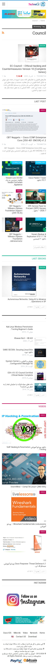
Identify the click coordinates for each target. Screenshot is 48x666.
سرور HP (42, 191)
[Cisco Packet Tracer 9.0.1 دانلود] (36, 168)
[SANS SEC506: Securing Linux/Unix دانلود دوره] (40, 353)
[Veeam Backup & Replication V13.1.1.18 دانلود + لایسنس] (36, 225)
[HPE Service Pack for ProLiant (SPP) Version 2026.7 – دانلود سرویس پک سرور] (36, 196)
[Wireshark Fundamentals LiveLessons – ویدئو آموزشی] (24, 506)
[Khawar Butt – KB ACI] (40, 341)
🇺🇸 (12, 636)
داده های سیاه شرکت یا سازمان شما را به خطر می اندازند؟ (18, 385)
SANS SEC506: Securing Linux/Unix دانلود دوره (18, 351)
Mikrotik (17, 632)
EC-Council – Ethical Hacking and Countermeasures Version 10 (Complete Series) (24, 69)
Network (33, 632)
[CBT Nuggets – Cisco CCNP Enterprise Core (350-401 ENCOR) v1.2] (24, 121)
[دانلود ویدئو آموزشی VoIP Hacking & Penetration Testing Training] (24, 429)
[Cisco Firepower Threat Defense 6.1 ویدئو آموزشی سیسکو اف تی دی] (24, 545)
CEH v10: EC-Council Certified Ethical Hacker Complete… (20, 374)
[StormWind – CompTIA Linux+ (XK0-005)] (24, 468)
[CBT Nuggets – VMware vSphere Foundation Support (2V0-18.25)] (12, 196)
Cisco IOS (7, 632)
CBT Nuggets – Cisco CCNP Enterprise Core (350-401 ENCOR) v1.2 (26, 139)
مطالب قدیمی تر (39, 247)
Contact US (21, 636)
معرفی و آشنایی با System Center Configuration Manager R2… (19, 362)
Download (40, 162)
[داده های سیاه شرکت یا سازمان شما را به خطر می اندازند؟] (40, 387)
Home (42, 632)
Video (42, 110)
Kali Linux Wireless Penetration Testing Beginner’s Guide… (19, 328)
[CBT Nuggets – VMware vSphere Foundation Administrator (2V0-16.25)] (12, 225)
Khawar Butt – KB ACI (23, 338)
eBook (42, 45)
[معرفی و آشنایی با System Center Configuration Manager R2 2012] (40, 364)
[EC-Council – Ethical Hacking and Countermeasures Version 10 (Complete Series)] (32, 53)
